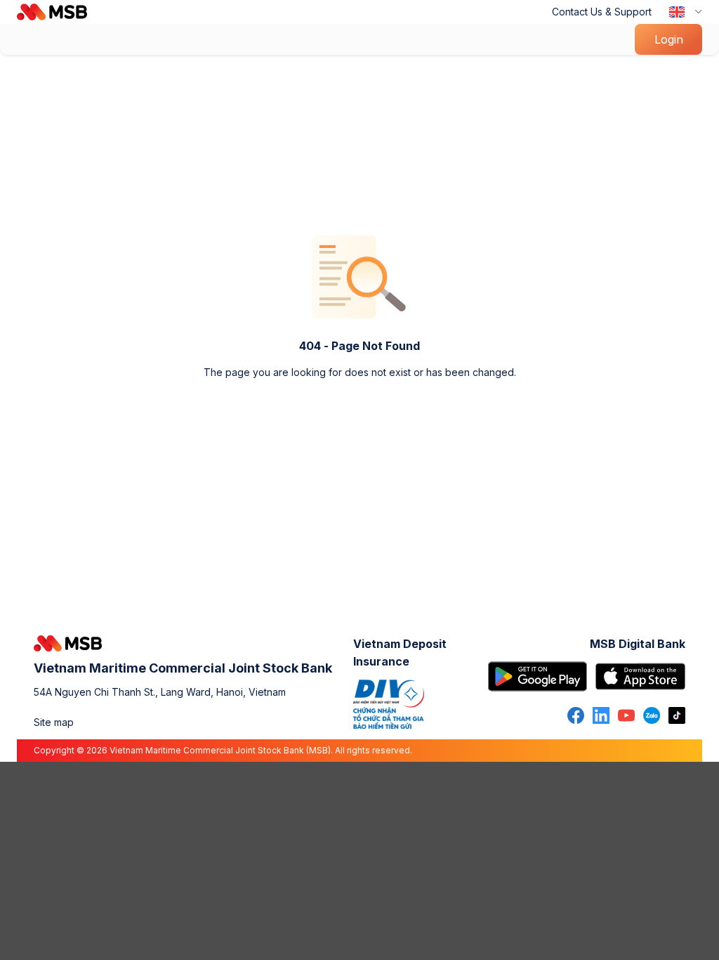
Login (668, 39)
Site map (54, 722)
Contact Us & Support (602, 12)
